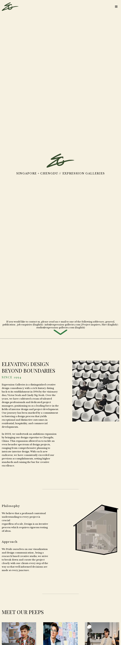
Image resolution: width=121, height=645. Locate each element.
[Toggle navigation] (116, 7)
